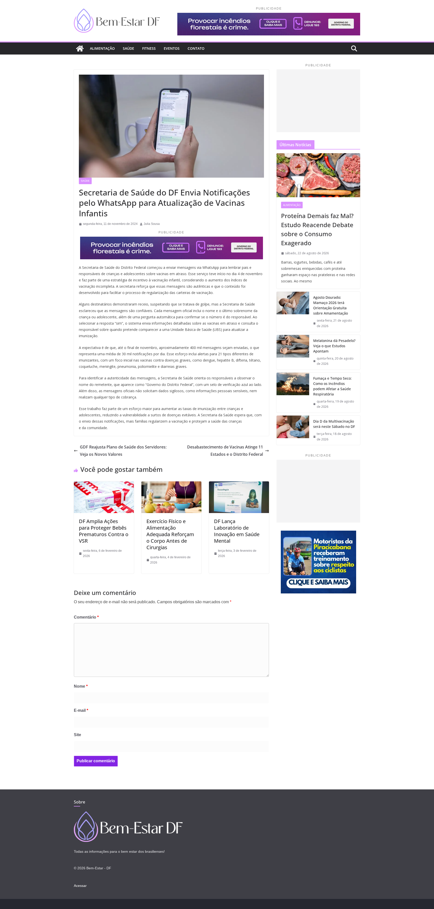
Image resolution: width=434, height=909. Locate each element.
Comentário (86, 617)
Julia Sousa (152, 224)
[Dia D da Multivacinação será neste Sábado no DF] (293, 430)
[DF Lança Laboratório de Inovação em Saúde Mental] (239, 485)
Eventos (172, 48)
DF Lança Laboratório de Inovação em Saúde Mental (236, 531)
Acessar (80, 886)
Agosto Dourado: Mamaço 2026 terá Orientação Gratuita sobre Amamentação (330, 305)
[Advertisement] (318, 100)
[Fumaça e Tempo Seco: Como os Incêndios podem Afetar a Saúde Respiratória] (293, 393)
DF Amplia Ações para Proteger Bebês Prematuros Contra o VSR (103, 531)
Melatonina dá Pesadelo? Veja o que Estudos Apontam (334, 346)
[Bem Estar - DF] (128, 814)
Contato (196, 48)
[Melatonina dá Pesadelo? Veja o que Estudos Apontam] (293, 352)
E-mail (81, 710)
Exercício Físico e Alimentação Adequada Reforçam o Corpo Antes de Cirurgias (170, 534)
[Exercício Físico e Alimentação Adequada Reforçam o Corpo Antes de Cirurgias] (171, 485)
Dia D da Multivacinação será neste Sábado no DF (334, 424)
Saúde (128, 48)
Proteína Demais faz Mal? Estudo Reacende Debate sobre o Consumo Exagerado (317, 229)
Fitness (149, 48)
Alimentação (102, 48)
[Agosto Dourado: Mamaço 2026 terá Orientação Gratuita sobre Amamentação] (293, 312)
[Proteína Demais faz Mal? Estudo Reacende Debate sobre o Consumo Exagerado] (318, 175)
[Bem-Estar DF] (80, 48)
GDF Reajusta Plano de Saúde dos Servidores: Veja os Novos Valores (123, 450)
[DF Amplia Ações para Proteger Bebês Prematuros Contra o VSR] (104, 485)
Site (77, 735)
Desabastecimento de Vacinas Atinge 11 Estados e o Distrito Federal (225, 450)
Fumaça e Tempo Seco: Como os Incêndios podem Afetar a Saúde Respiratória (332, 386)
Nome (81, 686)
